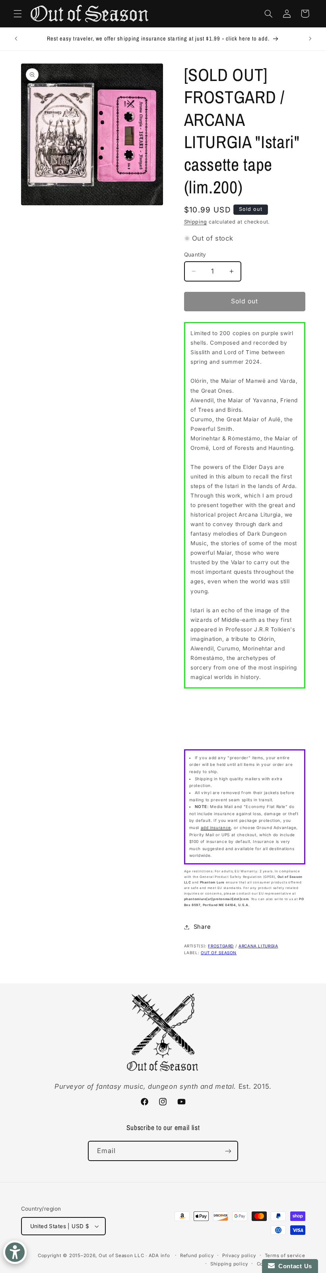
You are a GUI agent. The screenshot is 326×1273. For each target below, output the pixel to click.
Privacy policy (239, 1255)
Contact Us (293, 1266)
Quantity (195, 254)
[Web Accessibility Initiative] (15, 1252)
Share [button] (202, 926)
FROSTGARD (221, 945)
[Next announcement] (310, 39)
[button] (17, 13)
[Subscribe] (228, 1151)
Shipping (195, 222)
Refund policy (197, 1255)
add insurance (216, 827)
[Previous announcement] (16, 39)
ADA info (159, 1255)
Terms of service (285, 1255)
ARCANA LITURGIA (258, 945)
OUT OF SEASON (219, 952)
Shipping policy (229, 1264)
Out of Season (116, 1255)
